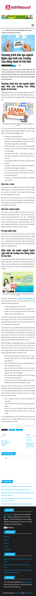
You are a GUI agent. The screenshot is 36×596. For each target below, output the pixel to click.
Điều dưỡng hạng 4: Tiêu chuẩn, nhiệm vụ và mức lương (15, 489)
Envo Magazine (29, 593)
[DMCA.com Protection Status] (9, 527)
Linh (20, 65)
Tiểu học (6, 546)
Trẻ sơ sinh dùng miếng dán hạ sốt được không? (5, 443)
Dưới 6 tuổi (7, 537)
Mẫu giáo (6, 543)
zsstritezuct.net (27, 582)
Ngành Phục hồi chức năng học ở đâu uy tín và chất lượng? (16, 486)
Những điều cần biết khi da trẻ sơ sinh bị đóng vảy (30, 446)
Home (2, 30)
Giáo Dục (12, 429)
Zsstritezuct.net (8, 514)
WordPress (17, 593)
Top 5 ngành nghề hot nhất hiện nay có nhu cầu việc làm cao (17, 504)
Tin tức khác (19, 429)
